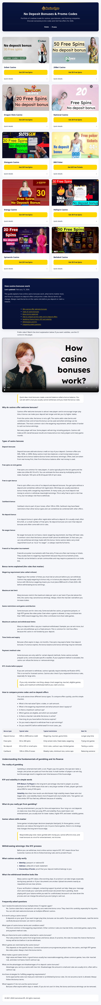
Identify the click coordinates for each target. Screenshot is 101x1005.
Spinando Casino (11, 257)
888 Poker (58, 162)
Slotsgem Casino (11, 162)
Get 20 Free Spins (26, 120)
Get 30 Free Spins (26, 72)
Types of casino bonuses (31, 312)
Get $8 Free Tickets (75, 167)
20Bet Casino (59, 67)
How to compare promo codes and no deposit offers (40, 317)
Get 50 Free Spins (75, 72)
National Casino (61, 115)
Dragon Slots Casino (13, 115)
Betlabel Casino (61, 257)
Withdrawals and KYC (30, 322)
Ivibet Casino (10, 67)
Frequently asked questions (32, 324)
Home (46, 27)
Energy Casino (10, 209)
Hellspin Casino (61, 209)
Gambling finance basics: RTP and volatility (37, 319)
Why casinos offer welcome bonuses (35, 309)
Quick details (8, 79)
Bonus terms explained (30, 314)
